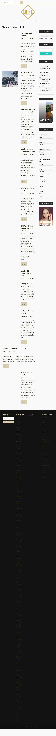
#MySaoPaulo (43, 134)
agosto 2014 (18, 684)
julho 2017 (18, 603)
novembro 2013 (19, 706)
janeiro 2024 (18, 458)
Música (41, 169)
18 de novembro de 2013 (28, 154)
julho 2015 (18, 658)
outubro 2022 (18, 477)
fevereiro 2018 (19, 587)
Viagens (41, 193)
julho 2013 (18, 713)
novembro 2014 (19, 677)
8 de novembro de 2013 (27, 316)
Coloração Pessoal (44, 149)
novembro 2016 (19, 622)
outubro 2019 (18, 541)
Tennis (41, 188)
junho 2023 (18, 472)
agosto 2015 (18, 656)
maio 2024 (18, 448)
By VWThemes (35, 726)
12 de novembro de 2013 (28, 278)
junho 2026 (18, 417)
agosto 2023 (18, 467)
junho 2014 (18, 689)
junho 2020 (18, 525)
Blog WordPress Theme (23, 726)
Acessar (30, 417)
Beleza (41, 139)
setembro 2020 (19, 517)
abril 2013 (18, 720)
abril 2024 (18, 451)
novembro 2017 (19, 594)
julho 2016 (18, 630)
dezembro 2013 (19, 703)
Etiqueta (41, 156)
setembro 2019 (19, 544)
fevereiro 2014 (19, 699)
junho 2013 (18, 715)
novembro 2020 (19, 515)
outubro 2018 (18, 568)
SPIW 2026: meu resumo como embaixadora (44, 74)
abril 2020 (18, 529)
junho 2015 (18, 661)
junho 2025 (18, 427)
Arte (40, 137)
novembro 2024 (19, 436)
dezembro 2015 (19, 646)
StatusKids (42, 181)
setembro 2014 (19, 682)
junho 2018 (18, 577)
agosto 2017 (18, 601)
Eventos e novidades (44, 159)
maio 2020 (18, 527)
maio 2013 (18, 718)
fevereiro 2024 (19, 455)
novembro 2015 (19, 649)
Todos (41, 191)
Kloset (41, 161)
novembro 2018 (19, 565)
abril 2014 (18, 694)
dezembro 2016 (19, 620)
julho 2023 (18, 470)
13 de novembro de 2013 (28, 233)
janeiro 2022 (18, 489)
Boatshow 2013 (27, 73)
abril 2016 (18, 637)
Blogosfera (42, 142)
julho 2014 (18, 687)
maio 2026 (18, 420)
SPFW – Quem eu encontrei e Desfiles (27, 228)
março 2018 (18, 584)
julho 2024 (18, 444)
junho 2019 (18, 551)
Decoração (42, 154)
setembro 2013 (19, 711)
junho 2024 (18, 446)
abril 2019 (18, 556)
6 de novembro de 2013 (27, 378)
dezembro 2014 (19, 675)
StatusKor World (44, 184)
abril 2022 (18, 484)
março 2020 (18, 532)
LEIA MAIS (24, 66)
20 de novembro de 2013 (28, 115)
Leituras (41, 164)
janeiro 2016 (18, 644)
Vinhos (41, 196)
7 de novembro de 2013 (9, 351)
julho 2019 (18, 548)
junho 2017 (18, 606)
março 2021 (18, 506)
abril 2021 (18, 503)
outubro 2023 (18, 463)
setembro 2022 (19, 479)
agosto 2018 (18, 572)
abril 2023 (18, 475)
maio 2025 (18, 429)
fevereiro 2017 (19, 615)
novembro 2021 (19, 494)
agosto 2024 (18, 441)
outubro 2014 (18, 680)
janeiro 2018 (18, 589)
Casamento (42, 147)
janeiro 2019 (18, 560)
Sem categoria (43, 179)
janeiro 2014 (18, 701)
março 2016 (18, 639)
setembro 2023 (19, 465)
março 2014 (18, 696)
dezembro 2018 (19, 563)
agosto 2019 (18, 546)
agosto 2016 (18, 627)
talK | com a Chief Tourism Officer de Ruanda (44, 68)
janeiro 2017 (18, 618)
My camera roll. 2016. (45, 79)
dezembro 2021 (19, 491)
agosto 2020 (18, 520)
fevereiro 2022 (19, 486)
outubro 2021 (18, 496)
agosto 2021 (18, 498)
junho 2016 (18, 632)
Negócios (41, 171)
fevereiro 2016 (19, 641)
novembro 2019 (19, 539)
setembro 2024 (19, 439)
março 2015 (18, 668)
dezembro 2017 (19, 591)
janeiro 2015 (18, 672)
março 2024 (18, 453)
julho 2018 (18, 575)
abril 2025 (18, 432)
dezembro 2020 (19, 513)
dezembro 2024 (19, 434)
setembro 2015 (19, 653)
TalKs (41, 186)
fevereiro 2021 (19, 508)
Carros (41, 144)
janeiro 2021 (18, 510)
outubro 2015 (18, 651)
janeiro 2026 (18, 422)
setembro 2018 (19, 570)
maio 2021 (18, 501)
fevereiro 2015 (19, 670)
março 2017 (18, 613)
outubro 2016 (18, 625)
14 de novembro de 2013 (28, 193)
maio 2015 (18, 663)
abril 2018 (18, 582)
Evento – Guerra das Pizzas (14, 349)
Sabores (41, 176)
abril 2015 (18, 665)
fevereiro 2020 (19, 534)
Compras (41, 152)
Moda (41, 166)
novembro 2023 (19, 460)
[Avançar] (52, 112)
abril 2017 (18, 610)
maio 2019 (18, 553)
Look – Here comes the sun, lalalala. (27, 273)
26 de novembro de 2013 (28, 38)
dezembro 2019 (19, 537)
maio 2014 (18, 692)
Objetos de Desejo (44, 174)
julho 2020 (18, 522)
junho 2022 (18, 482)
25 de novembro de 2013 (28, 75)
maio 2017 (18, 608)
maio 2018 (18, 579)
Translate (49, 38)
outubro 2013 (18, 708)
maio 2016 (18, 634)
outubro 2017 (18, 596)
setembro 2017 (19, 599)
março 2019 (18, 558)
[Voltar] (40, 112)
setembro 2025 (19, 424)
